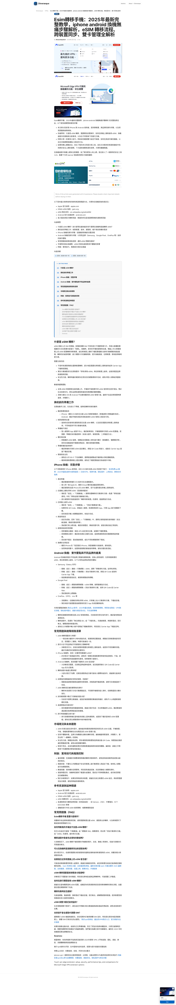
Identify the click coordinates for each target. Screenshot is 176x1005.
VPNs (46, 11)
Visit (167, 1002)
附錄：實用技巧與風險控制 (70, 296)
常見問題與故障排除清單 (69, 286)
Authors (123, 3)
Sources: (65, 333)
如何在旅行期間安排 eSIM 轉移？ (72, 324)
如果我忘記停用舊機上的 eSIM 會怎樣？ (74, 319)
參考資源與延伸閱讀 (68, 301)
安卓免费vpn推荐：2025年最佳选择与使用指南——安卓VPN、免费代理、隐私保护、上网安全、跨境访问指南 (87, 471)
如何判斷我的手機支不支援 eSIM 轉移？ (74, 312)
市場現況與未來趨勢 (68, 291)
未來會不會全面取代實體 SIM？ (71, 331)
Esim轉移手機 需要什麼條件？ (71, 309)
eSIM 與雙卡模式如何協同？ (70, 329)
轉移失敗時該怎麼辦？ (69, 326)
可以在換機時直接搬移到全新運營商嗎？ (74, 316)
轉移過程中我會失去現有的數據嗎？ (73, 314)
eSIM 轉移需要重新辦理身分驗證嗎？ (73, 321)
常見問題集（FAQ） (67, 305)
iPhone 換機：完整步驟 (69, 277)
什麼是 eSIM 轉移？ (67, 268)
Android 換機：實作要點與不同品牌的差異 (75, 282)
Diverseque (39, 11)
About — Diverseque (135, 3)
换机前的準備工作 (67, 273)
